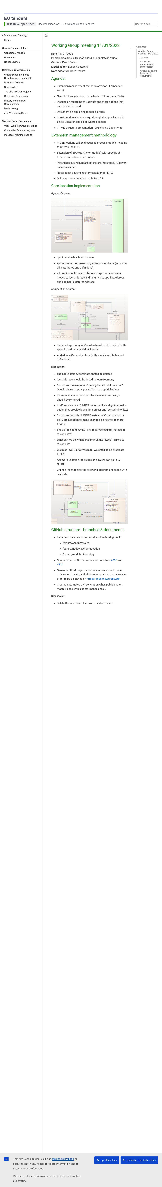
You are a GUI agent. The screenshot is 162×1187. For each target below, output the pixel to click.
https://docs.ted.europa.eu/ (103, 578)
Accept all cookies (107, 1160)
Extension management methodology (146, 64)
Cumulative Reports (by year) (19, 130)
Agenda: (144, 57)
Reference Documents (16, 96)
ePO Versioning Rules (15, 113)
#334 (60, 564)
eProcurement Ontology (15, 35)
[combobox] (146, 24)
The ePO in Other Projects (17, 91)
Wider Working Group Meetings (20, 125)
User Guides (10, 87)
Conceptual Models (14, 52)
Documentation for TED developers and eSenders (66, 24)
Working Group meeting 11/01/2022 (148, 52)
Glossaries (10, 57)
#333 (114, 560)
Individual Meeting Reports (18, 134)
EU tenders (16, 18)
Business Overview (14, 82)
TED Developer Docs (20, 24)
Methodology (11, 108)
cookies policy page (63, 1159)
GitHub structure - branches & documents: (149, 73)
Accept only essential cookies (139, 1160)
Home (7, 40)
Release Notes (12, 61)
